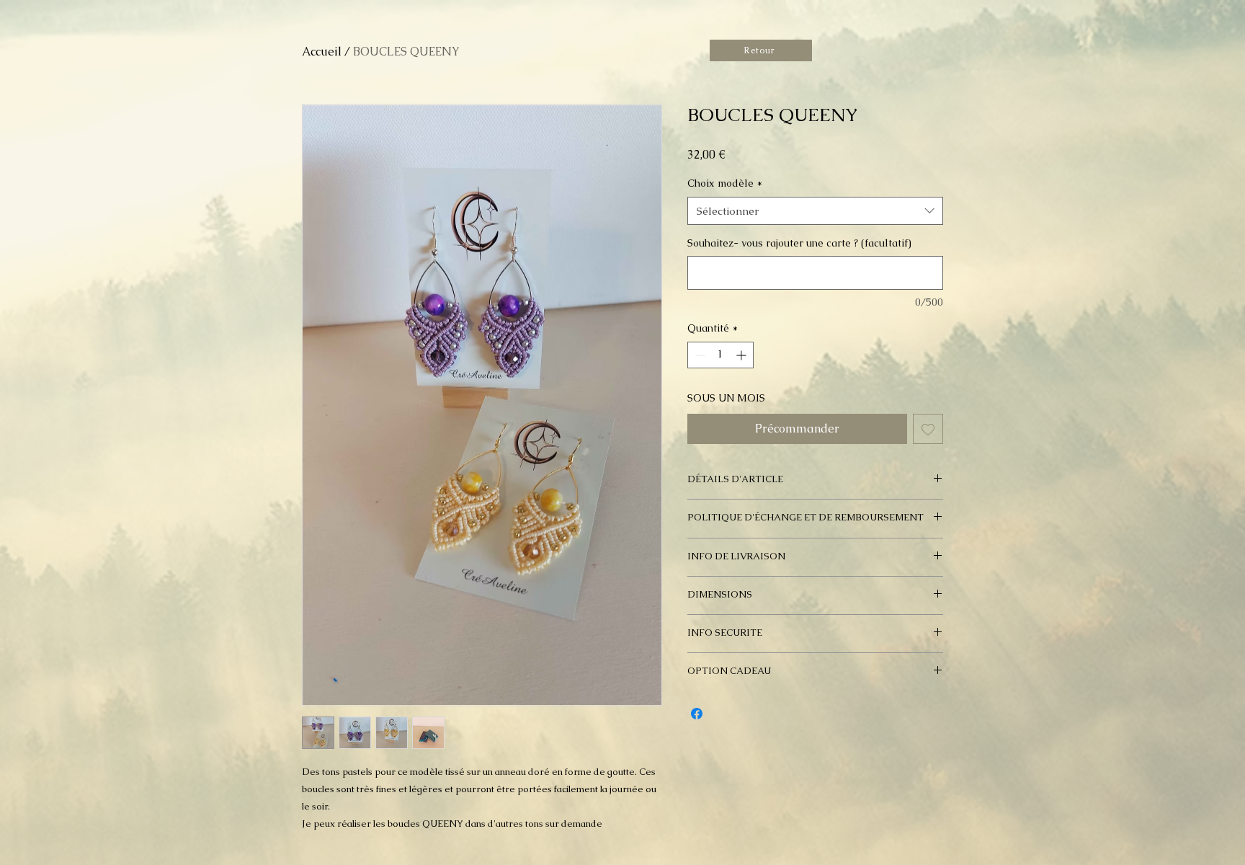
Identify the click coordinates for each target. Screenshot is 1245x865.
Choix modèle (724, 183)
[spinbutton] (720, 355)
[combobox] (815, 211)
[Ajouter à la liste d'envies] (928, 429)
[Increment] (742, 355)
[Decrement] (699, 355)
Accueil (322, 51)
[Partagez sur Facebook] (696, 713)
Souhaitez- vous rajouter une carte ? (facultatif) (799, 242)
